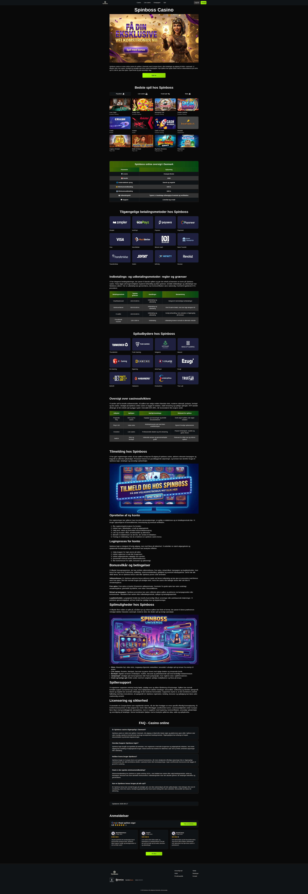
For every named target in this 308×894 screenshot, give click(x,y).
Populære (119, 93)
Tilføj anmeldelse (188, 824)
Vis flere (154, 853)
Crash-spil (164, 93)
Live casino (141, 93)
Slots (186, 93)
